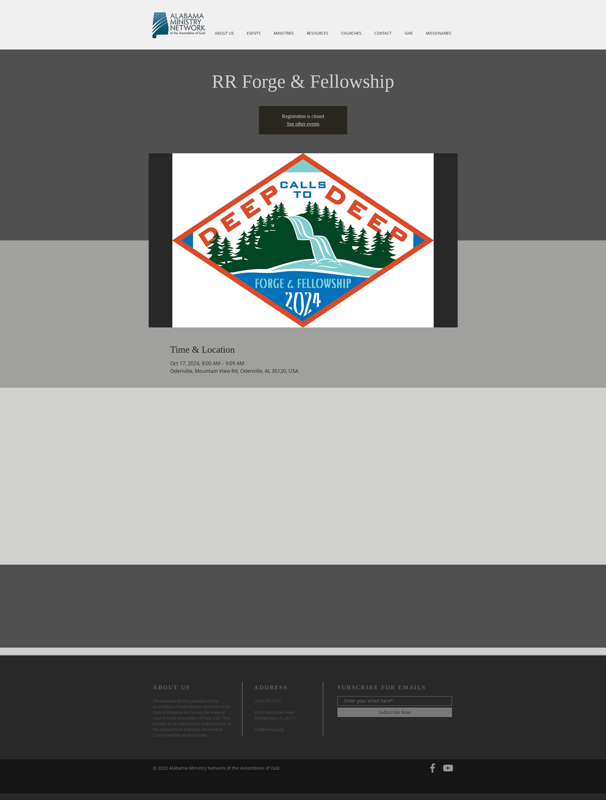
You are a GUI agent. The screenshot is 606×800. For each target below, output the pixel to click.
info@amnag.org (269, 729)
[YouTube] (448, 768)
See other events (303, 123)
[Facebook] (432, 768)
